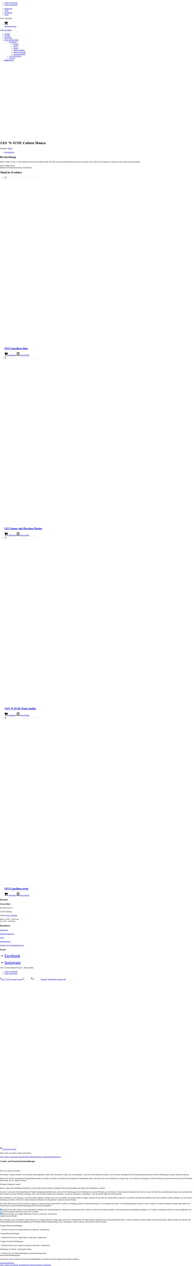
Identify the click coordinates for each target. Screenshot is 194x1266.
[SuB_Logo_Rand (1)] (6, 30)
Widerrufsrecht (5, 941)
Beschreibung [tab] (9, 152)
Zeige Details (24, 355)
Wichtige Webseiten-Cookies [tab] (10, 1184)
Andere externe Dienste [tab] (8, 1216)
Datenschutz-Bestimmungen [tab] (10, 1255)
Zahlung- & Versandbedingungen (12, 945)
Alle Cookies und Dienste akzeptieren (13, 1157)
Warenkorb (8, 13)
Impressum (8, 9)
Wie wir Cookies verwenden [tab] (10, 1171)
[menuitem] (99, 9)
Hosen (10, 148)
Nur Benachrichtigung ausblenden (39, 1157)
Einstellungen (56, 1157)
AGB (6, 11)
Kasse (6, 15)
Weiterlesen (12, 355)
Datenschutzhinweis (7, 934)
